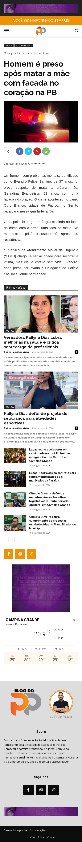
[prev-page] (6, 539)
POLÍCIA (8, 45)
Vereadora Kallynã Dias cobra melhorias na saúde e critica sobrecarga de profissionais (33, 342)
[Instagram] (20, 554)
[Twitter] (28, 151)
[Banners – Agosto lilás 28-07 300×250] (41, 611)
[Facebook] (19, 151)
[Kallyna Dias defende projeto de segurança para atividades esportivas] (41, 390)
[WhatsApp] (46, 151)
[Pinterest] (37, 151)
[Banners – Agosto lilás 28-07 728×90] (41, 12)
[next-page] (12, 539)
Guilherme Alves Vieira (17, 351)
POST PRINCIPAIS (24, 45)
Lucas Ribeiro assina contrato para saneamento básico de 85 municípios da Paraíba (52, 476)
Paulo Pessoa (38, 163)
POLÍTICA (9, 330)
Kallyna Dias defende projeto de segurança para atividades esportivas (36, 418)
